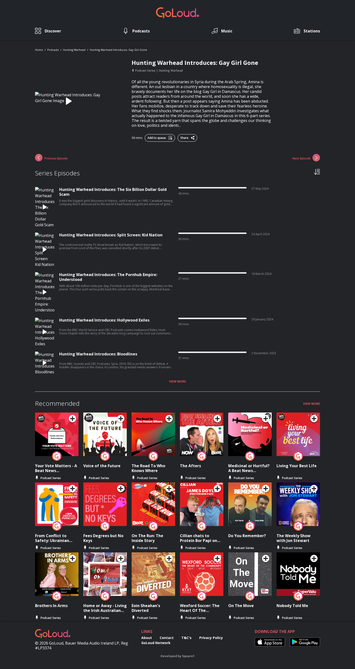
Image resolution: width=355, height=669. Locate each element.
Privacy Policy (211, 637)
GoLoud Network (155, 642)
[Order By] (317, 171)
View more (177, 381)
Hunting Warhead (74, 50)
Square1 (188, 656)
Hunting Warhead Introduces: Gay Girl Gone (118, 50)
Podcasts (53, 50)
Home (39, 50)
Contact (167, 637)
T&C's (186, 637)
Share (185, 137)
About (146, 637)
